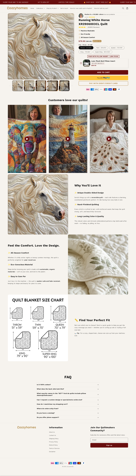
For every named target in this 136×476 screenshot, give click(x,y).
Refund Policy (53, 445)
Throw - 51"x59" (86, 47)
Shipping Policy (53, 438)
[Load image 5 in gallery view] (64, 85)
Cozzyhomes (70, 466)
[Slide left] (10, 86)
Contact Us (52, 435)
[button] (40, 8)
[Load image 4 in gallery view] (52, 85)
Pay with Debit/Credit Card (103, 83)
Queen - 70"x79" (116, 47)
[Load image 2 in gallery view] (29, 85)
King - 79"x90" (85, 52)
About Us (52, 432)
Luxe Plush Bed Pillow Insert (103, 61)
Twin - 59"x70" (101, 47)
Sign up (109, 445)
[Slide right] (72, 86)
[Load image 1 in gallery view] (17, 85)
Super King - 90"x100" (102, 52)
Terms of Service (54, 448)
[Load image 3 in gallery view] (41, 85)
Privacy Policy (53, 442)
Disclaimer (52, 451)
